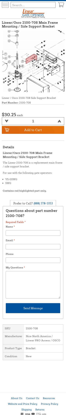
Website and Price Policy (22, 403)
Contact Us (32, 398)
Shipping (26, 409)
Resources (49, 398)
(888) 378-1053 (43, 203)
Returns (40, 409)
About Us (16, 398)
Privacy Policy (49, 403)
